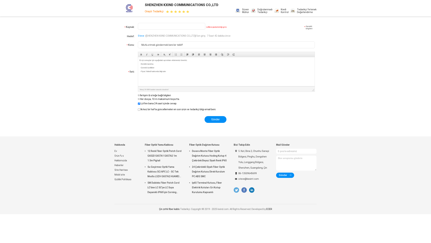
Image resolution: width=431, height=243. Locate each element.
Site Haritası (121, 170)
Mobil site (119, 174)
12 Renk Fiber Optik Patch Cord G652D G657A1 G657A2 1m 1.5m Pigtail (164, 156)
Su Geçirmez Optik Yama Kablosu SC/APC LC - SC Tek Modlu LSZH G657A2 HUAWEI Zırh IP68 (163, 172)
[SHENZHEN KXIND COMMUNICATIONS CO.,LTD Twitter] (236, 190)
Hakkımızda (120, 160)
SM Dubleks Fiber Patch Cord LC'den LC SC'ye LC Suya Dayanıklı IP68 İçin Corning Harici (163, 188)
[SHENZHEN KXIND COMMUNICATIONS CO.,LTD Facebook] (244, 190)
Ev (115, 151)
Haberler (119, 165)
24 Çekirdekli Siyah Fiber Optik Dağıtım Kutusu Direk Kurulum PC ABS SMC (208, 172)
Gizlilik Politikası (122, 179)
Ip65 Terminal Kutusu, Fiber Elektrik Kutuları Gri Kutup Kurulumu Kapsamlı (207, 187)
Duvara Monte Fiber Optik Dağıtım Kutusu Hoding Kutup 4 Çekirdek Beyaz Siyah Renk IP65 (209, 156)
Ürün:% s (119, 155)
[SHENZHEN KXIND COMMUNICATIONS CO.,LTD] (129, 8)
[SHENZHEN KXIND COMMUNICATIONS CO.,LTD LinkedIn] (252, 190)
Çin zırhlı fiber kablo (169, 209)
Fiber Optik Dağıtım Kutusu (204, 144)
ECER (269, 209)
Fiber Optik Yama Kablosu (159, 144)
